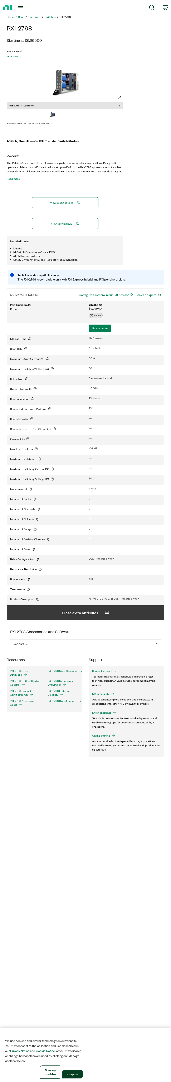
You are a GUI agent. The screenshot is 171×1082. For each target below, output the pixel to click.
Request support (102, 671)
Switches (50, 17)
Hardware (34, 17)
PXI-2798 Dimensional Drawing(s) (61, 682)
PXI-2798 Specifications (62, 701)
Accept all (72, 1074)
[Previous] (45, 115)
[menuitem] (151, 8)
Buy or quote (100, 328)
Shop (21, 17)
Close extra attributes (80, 612)
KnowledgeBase (101, 712)
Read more (13, 179)
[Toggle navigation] (25, 8)
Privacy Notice (19, 1051)
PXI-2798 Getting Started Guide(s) (25, 682)
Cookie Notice (45, 1051)
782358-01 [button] (12, 56)
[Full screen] (119, 98)
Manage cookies (50, 1072)
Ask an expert (146, 295)
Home (10, 17)
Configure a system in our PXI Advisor (104, 295)
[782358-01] (52, 115)
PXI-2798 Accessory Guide (22, 703)
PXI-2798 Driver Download (19, 672)
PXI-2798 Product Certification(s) (20, 692)
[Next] (84, 115)
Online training (101, 735)
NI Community (100, 694)
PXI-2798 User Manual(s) (63, 671)
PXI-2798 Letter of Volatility (59, 692)
